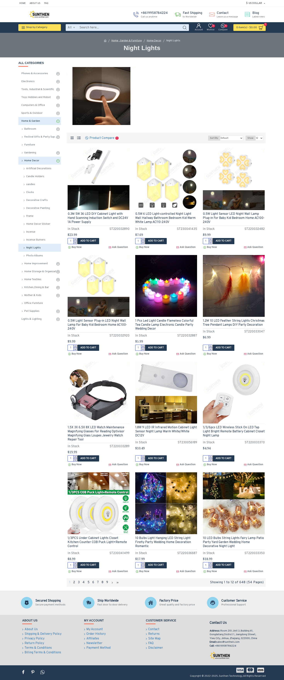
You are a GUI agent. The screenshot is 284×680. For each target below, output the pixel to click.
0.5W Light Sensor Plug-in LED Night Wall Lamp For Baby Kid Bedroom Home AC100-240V (97, 325)
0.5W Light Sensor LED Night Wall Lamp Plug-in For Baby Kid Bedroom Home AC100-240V (233, 218)
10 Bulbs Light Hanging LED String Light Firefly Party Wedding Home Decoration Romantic (163, 542)
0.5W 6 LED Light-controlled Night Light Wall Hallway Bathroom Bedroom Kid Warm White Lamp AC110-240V (165, 218)
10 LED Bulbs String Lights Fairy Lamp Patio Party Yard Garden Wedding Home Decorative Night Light (233, 542)
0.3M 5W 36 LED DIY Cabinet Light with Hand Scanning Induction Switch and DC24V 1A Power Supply (98, 218)
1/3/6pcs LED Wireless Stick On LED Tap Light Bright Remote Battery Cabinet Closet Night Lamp (234, 432)
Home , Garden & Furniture (126, 40)
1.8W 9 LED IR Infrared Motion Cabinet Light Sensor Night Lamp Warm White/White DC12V (166, 432)
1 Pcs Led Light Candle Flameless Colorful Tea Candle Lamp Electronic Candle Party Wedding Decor (164, 325)
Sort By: (214, 138)
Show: (250, 138)
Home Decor (154, 40)
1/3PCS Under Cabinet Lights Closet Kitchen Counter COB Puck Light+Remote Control (97, 542)
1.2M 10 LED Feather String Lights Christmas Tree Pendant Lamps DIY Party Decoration (233, 323)
